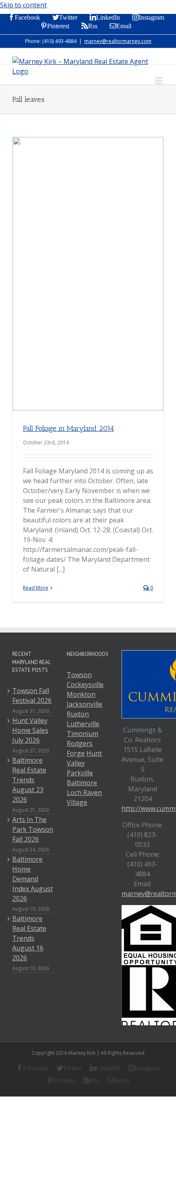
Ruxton (78, 713)
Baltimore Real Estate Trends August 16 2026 (29, 938)
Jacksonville (84, 704)
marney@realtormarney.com (117, 41)
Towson (79, 674)
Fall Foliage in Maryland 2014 (68, 428)
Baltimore (82, 782)
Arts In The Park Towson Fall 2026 (32, 829)
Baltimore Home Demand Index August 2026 (32, 879)
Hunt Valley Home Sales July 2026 (30, 730)
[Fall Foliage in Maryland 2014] (88, 273)
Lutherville (83, 723)
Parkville (80, 772)
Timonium (82, 733)
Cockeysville (85, 684)
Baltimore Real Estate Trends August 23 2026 (29, 780)
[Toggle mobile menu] (159, 80)
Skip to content (23, 4)
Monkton (81, 694)
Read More (35, 587)
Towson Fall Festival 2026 (32, 695)
